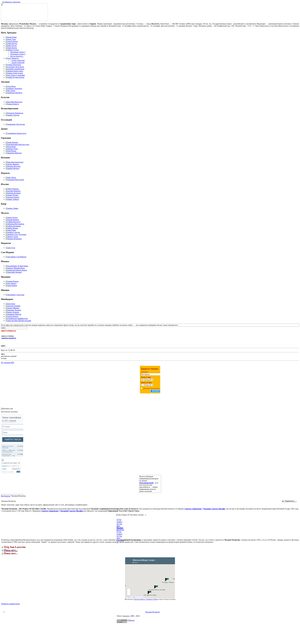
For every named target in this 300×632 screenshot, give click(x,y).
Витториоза (5, 496)
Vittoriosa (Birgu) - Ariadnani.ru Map (145, 599)
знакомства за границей (7, 471)
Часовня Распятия (152, 612)
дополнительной (146, 483)
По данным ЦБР (7, 363)
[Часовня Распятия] (120, 530)
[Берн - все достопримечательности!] (24, 20)
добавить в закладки (12, 2)
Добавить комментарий (10, 604)
